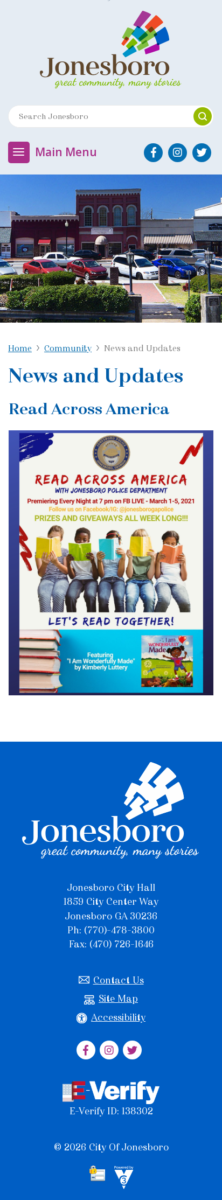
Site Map (118, 998)
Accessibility (118, 1017)
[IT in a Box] (121, 1179)
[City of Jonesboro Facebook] (153, 152)
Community (68, 348)
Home (20, 348)
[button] (202, 116)
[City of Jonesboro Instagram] (177, 152)
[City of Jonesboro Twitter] (201, 152)
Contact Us (118, 980)
